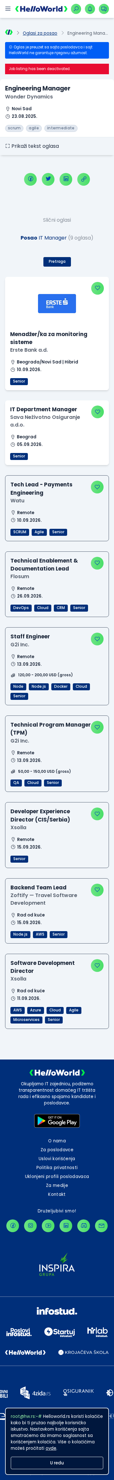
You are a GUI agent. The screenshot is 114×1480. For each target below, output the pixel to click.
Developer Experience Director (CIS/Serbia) (40, 815)
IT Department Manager (43, 409)
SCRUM (19, 532)
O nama (57, 1141)
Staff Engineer (30, 636)
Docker (60, 686)
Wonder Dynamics (29, 96)
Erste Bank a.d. (29, 350)
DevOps (21, 607)
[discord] (83, 1225)
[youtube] (48, 1225)
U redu (57, 1463)
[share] (83, 179)
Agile (39, 532)
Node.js (39, 686)
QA (16, 782)
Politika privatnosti (57, 1168)
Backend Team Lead (38, 887)
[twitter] (48, 179)
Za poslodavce (57, 1150)
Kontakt (57, 1194)
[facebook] (30, 179)
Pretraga (57, 261)
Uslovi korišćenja (57, 1159)
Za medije (57, 1185)
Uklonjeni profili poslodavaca (57, 1177)
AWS (40, 934)
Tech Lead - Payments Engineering (41, 488)
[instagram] (30, 1225)
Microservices (26, 1019)
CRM (61, 607)
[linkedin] (66, 179)
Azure (35, 1010)
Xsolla (18, 827)
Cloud (42, 607)
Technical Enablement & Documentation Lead (44, 564)
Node (18, 686)
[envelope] (101, 1225)
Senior (19, 381)
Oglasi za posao (40, 33)
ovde (51, 1448)
